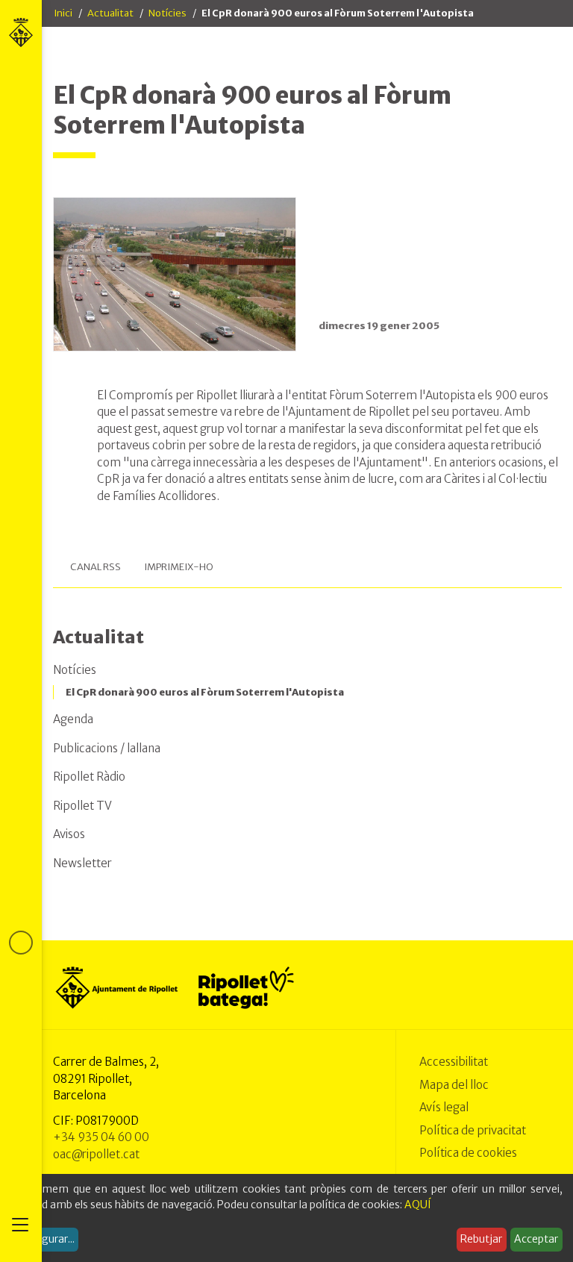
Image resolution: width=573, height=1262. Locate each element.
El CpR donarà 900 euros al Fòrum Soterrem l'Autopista (205, 692)
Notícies (167, 13)
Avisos (69, 834)
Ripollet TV (82, 806)
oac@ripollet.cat (96, 1154)
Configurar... (45, 1239)
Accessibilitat (453, 1062)
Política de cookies (468, 1153)
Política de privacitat (472, 1130)
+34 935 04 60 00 (101, 1137)
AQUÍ (417, 1204)
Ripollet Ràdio (89, 776)
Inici (63, 13)
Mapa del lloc (454, 1085)
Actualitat (110, 13)
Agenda (73, 719)
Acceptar (536, 1239)
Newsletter (82, 863)
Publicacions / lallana (106, 748)
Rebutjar (481, 1239)
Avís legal (444, 1107)
